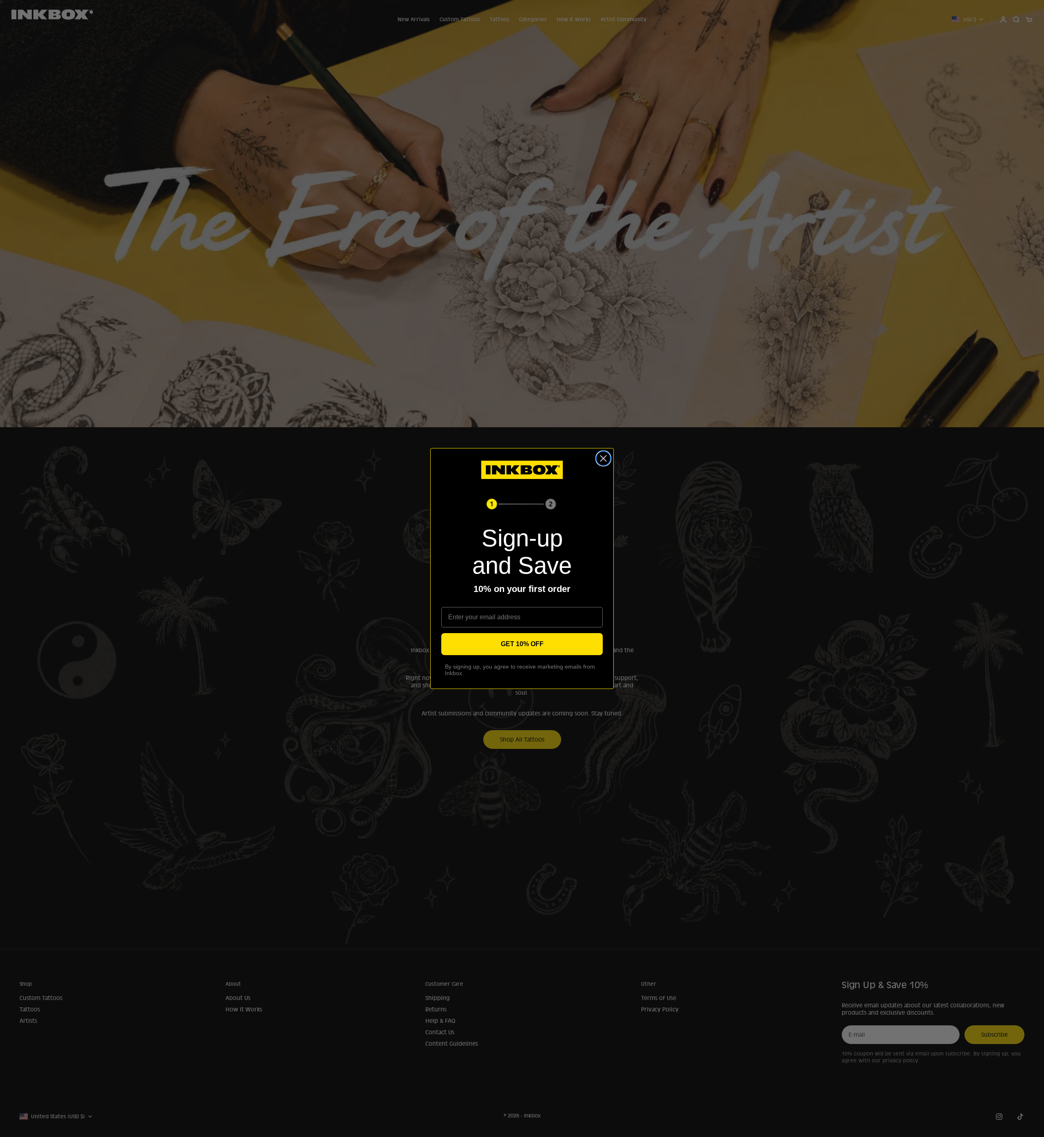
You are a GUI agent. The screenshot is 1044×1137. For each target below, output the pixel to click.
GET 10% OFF (522, 643)
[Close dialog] (603, 458)
